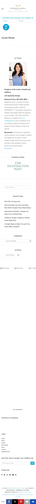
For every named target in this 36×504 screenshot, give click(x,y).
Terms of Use (23, 494)
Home (3, 438)
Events (3, 443)
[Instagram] (7, 475)
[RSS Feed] (16, 475)
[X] (15, 501)
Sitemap (5, 494)
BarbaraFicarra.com (16, 488)
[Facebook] (2, 475)
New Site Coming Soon (12, 201)
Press (3, 447)
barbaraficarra (19, 409)
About (3, 440)
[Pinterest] (10, 475)
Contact (3, 449)
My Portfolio (4, 445)
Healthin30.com (5, 451)
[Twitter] (5, 475)
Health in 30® (25, 492)
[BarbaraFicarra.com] (18, 7)
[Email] (27, 501)
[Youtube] (13, 475)
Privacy (13, 494)
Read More (8, 148)
